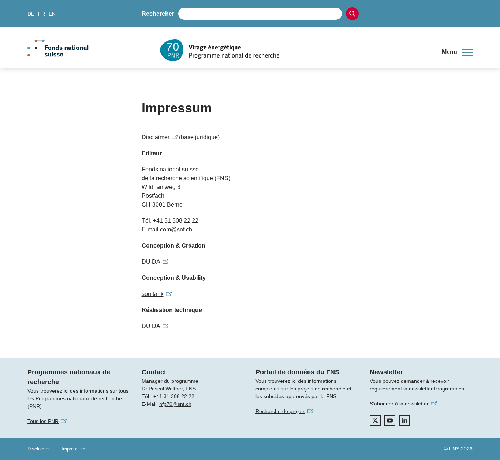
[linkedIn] (404, 420)
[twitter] (375, 420)
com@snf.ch (176, 229)
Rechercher (158, 14)
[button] (457, 52)
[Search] (352, 13)
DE (30, 14)
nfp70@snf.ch (175, 404)
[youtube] (389, 420)
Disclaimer (38, 449)
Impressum (73, 449)
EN (52, 14)
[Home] (295, 50)
